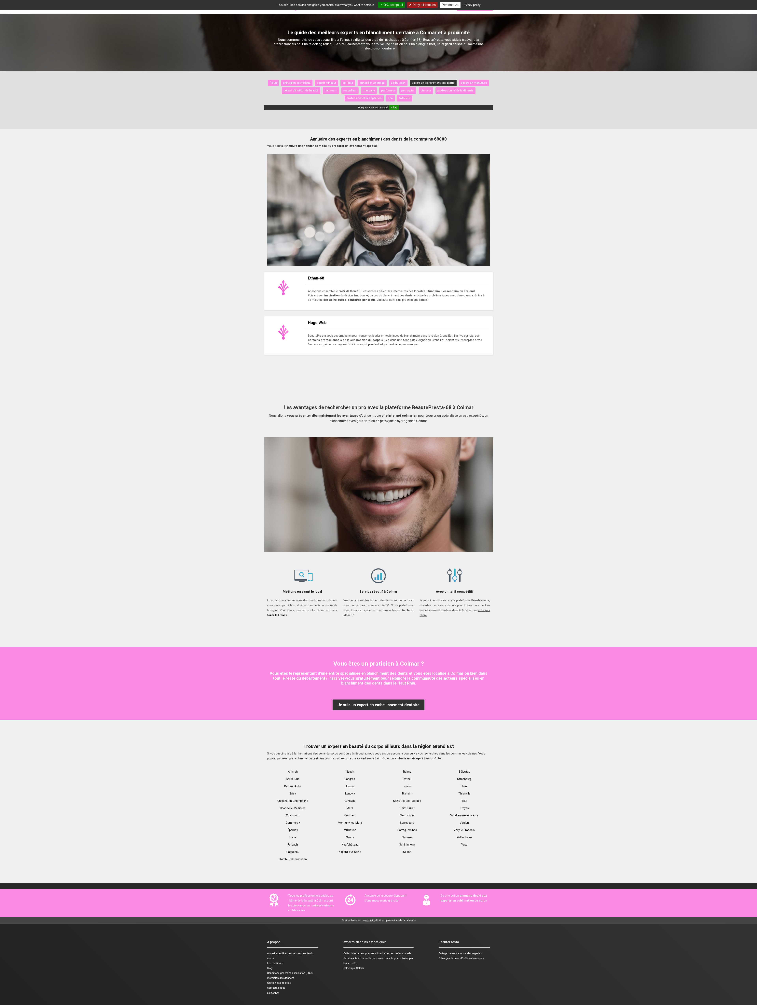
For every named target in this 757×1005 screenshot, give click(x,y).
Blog (269, 968)
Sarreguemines (407, 830)
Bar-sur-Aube (292, 786)
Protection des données (280, 977)
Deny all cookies (424, 5)
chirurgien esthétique (296, 83)
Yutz (464, 844)
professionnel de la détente (455, 90)
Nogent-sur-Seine (350, 851)
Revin (407, 786)
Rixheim (407, 793)
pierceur (426, 90)
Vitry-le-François (464, 830)
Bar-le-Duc (292, 779)
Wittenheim (464, 837)
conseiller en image (372, 83)
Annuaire (272, 953)
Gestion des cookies (279, 982)
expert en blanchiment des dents (433, 83)
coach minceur (326, 83)
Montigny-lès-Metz (350, 822)
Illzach (350, 771)
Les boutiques (275, 963)
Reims (407, 771)
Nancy (350, 837)
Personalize (450, 5)
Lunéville (350, 800)
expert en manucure (474, 83)
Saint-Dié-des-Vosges (407, 800)
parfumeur (388, 90)
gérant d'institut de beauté (301, 90)
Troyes (464, 808)
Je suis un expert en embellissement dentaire (378, 704)
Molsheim (350, 815)
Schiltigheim (407, 844)
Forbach (293, 844)
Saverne (407, 837)
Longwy (350, 793)
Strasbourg (464, 779)
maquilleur (350, 90)
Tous (273, 83)
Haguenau (292, 851)
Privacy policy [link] (471, 5)
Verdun (464, 822)
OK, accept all (393, 5)
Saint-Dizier (407, 808)
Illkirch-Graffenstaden (293, 859)
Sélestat (464, 771)
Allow (394, 107)
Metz (350, 808)
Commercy (293, 822)
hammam (331, 90)
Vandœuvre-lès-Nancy (464, 815)
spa (390, 98)
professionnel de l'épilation (364, 98)
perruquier (407, 90)
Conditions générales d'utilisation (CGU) (290, 972)
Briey (293, 793)
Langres (350, 779)
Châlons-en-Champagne (292, 800)
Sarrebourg (407, 822)
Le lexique (273, 992)
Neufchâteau (350, 844)
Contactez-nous (276, 987)
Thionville (464, 793)
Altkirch (293, 771)
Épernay (293, 830)
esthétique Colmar (353, 968)
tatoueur (404, 98)
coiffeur (347, 83)
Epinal (292, 837)
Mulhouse (350, 830)
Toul (464, 800)
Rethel (407, 779)
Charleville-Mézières (293, 808)
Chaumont (292, 815)
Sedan (407, 851)
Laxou (350, 786)
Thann (464, 786)
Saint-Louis (407, 815)
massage (369, 90)
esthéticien (398, 83)
